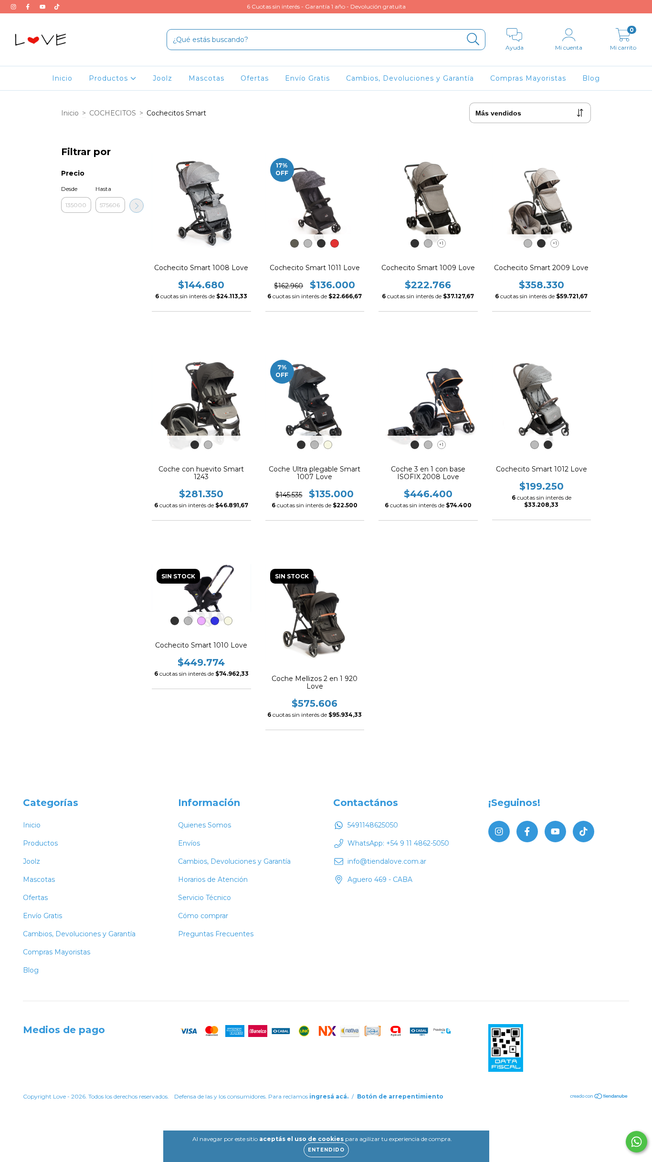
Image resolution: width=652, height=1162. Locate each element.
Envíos (189, 843)
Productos (109, 78)
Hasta (103, 188)
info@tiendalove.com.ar (386, 861)
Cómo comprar (203, 915)
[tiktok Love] (57, 6)
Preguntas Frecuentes (215, 934)
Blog (591, 78)
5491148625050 (372, 825)
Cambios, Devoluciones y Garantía (410, 78)
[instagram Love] (14, 6)
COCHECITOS (112, 113)
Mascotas (206, 78)
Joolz (162, 78)
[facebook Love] (28, 6)
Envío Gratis (307, 78)
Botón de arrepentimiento (400, 1096)
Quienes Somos (204, 825)
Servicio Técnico (204, 897)
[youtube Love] (43, 6)
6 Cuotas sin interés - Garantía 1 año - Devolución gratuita (326, 6)
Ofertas (255, 78)
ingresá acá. (328, 1096)
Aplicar (136, 206)
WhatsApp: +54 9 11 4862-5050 (398, 843)
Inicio (62, 78)
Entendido (326, 1150)
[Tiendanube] (599, 1097)
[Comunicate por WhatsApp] (636, 1141)
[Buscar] (473, 39)
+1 (441, 243)
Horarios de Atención (213, 879)
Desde (69, 188)
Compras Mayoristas (528, 78)
